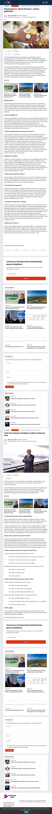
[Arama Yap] (46, 2)
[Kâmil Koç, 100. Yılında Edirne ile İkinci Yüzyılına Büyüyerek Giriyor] (11, 90)
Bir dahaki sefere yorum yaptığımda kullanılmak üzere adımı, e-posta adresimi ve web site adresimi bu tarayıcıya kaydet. (26, 383)
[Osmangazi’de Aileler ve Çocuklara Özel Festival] (26, 405)
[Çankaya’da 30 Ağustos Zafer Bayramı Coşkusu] (26, 398)
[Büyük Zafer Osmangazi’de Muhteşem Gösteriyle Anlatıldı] (26, 424)
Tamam (26, 812)
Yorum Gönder (9, 386)
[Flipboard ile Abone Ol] (16, 51)
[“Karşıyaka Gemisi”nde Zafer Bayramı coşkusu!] (26, 411)
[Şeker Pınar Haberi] (13, 2)
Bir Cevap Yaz (9, 356)
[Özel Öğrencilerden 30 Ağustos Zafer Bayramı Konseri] (26, 418)
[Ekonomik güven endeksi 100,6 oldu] (15, 339)
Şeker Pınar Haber (12, 15)
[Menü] (5, 2)
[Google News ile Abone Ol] (8, 51)
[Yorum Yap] (6, 54)
